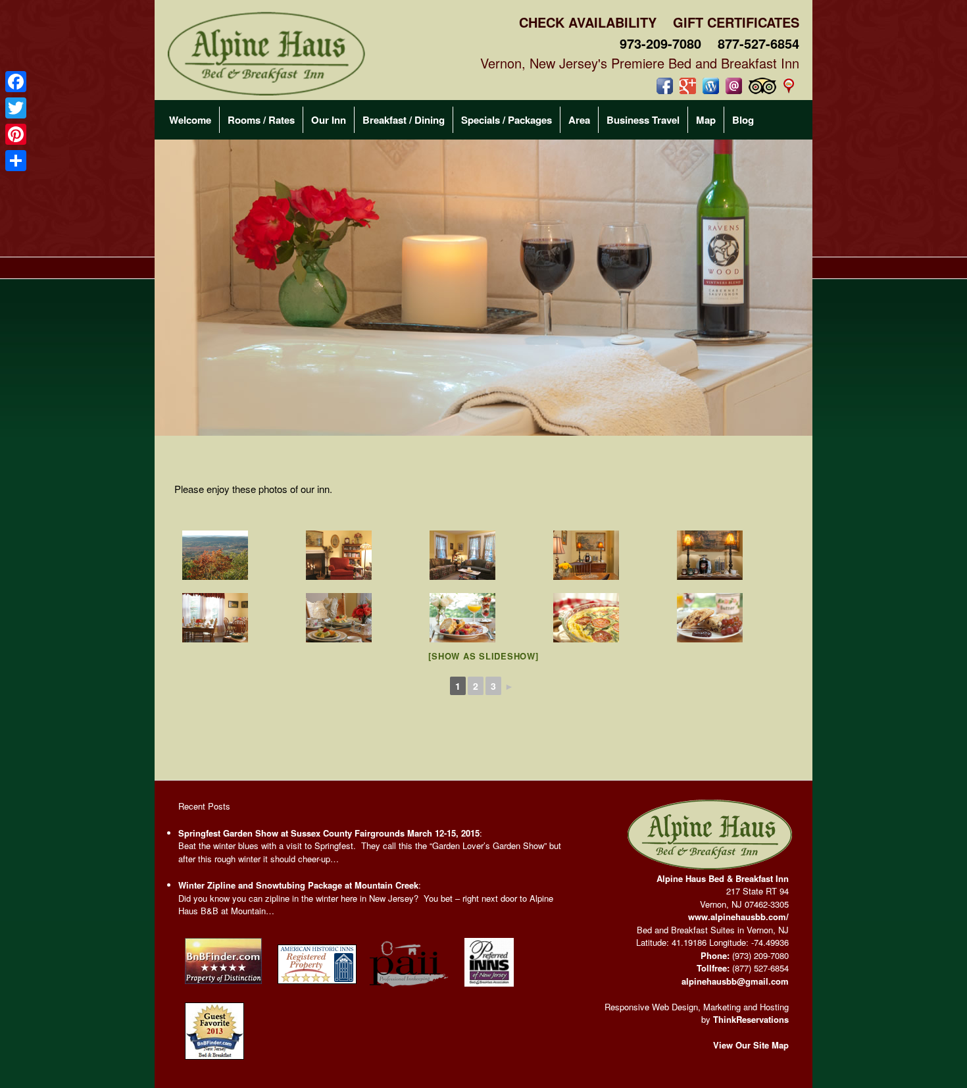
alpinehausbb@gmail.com (735, 981)
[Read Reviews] (762, 86)
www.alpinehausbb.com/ (738, 916)
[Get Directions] (791, 86)
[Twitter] (16, 108)
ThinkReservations (751, 1019)
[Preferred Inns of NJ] (489, 989)
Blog (743, 120)
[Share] (16, 160)
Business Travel (643, 120)
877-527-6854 (758, 43)
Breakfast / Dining (403, 120)
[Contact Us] (734, 86)
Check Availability (588, 22)
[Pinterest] (16, 134)
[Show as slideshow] (483, 656)
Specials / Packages (506, 120)
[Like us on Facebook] (665, 86)
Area (579, 120)
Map (706, 120)
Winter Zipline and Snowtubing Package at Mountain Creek (298, 885)
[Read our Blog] (711, 86)
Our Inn (328, 120)
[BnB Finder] (223, 987)
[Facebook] (16, 81)
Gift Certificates (736, 22)
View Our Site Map (751, 1045)
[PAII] (409, 989)
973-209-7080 (660, 43)
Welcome (190, 120)
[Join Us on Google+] (688, 86)
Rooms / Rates (261, 120)
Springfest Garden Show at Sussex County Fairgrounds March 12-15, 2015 (329, 833)
